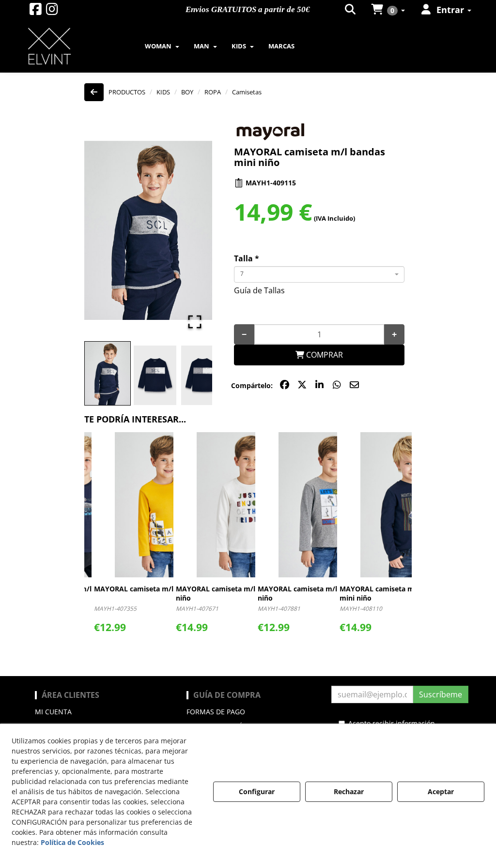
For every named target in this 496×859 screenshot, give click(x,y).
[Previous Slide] (105, 230)
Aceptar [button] (441, 791)
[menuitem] (351, 9)
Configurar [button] (257, 791)
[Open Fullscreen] (194, 321)
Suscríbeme (440, 694)
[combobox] (319, 274)
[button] (36, 11)
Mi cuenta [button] (53, 711)
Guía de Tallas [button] (259, 290)
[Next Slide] (191, 230)
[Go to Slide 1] (107, 373)
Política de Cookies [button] (72, 842)
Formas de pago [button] (215, 711)
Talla (246, 258)
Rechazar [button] (349, 791)
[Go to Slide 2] (155, 375)
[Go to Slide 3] (202, 375)
